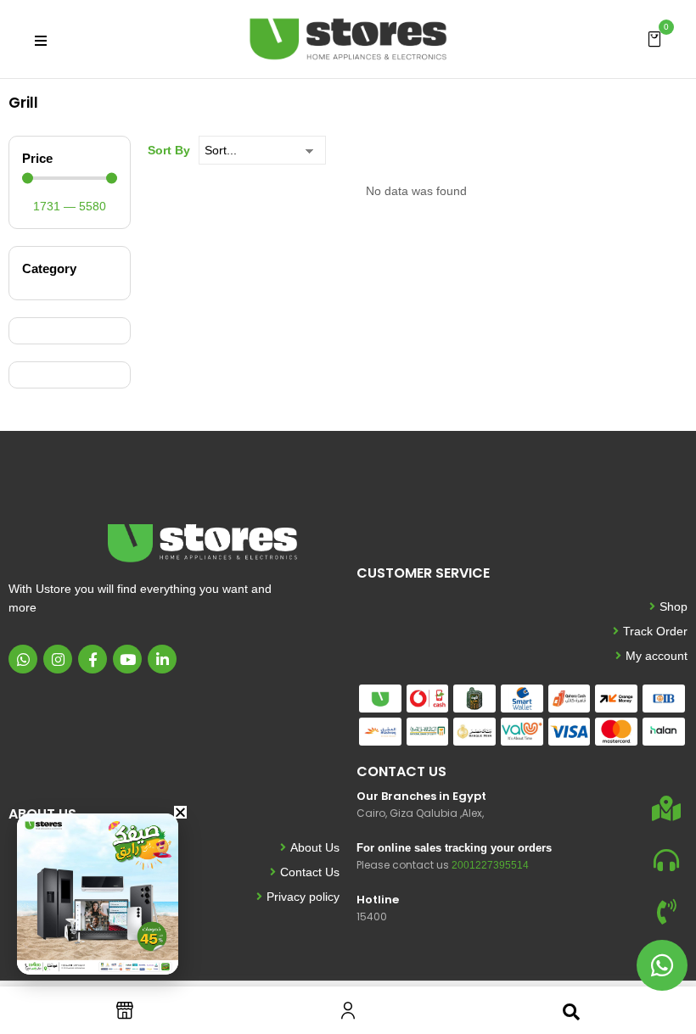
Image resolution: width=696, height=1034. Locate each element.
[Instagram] (57, 659)
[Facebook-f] (92, 659)
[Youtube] (127, 659)
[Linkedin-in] (162, 659)
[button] (654, 38)
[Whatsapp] (22, 659)
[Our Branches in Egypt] (666, 808)
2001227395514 (490, 865)
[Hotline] (666, 912)
